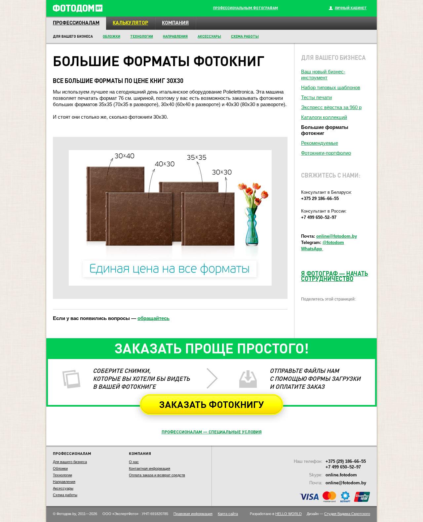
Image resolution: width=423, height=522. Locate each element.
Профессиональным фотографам (245, 8)
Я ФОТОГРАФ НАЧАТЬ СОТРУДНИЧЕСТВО (334, 275)
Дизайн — (338, 514)
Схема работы (245, 36)
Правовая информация (192, 514)
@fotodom (333, 242)
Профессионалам (76, 22)
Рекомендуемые (319, 143)
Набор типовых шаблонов (330, 87)
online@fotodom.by (336, 236)
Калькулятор (130, 22)
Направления (175, 36)
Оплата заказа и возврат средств (157, 475)
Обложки (111, 36)
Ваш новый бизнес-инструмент (323, 74)
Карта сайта (228, 514)
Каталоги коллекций (324, 117)
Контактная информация (149, 468)
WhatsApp (312, 248)
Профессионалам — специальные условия (212, 431)
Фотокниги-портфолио (326, 153)
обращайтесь (153, 318)
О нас (134, 462)
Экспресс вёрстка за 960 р (331, 107)
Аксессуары (209, 36)
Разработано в (276, 514)
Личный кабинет (351, 8)
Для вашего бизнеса (70, 462)
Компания (175, 22)
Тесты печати (316, 97)
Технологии (141, 36)
